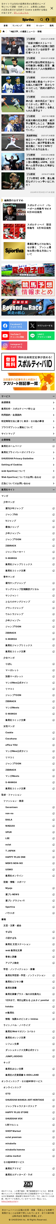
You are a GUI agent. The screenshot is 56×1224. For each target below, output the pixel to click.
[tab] (28, 25)
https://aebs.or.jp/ (10, 1201)
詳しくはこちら (21, 12)
